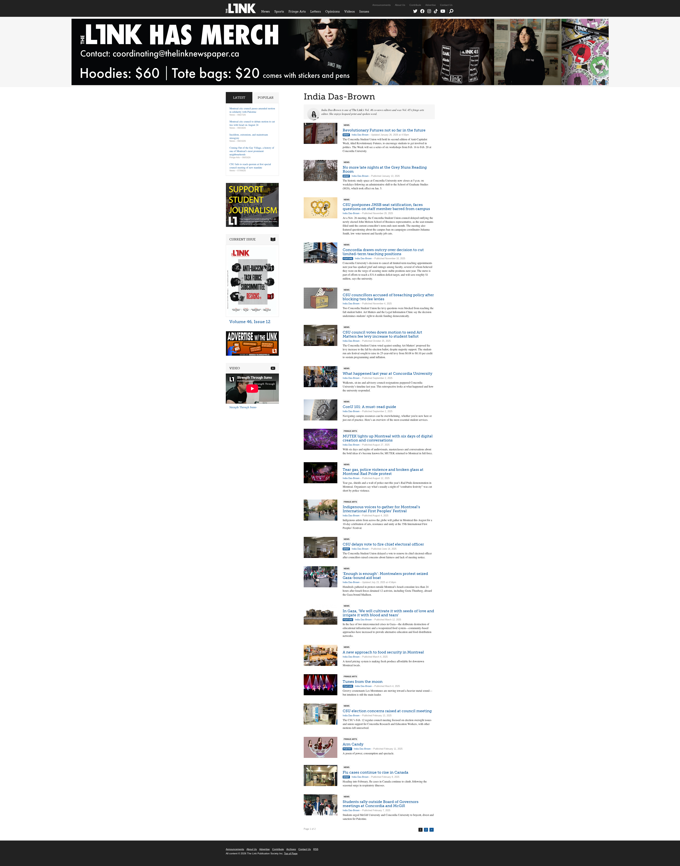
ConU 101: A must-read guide (369, 407)
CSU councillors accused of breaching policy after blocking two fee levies (388, 297)
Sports (279, 11)
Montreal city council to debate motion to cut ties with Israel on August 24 (252, 123)
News (265, 11)
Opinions (332, 11)
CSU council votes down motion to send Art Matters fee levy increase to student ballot (382, 334)
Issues (364, 11)
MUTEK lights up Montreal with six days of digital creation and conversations (388, 438)
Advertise (430, 5)
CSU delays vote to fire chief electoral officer (383, 544)
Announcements (381, 5)
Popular (266, 98)
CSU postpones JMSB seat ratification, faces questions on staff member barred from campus (386, 206)
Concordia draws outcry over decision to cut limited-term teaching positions (383, 252)
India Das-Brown (360, 134)
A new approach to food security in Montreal (383, 652)
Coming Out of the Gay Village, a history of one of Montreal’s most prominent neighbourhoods (252, 151)
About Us (400, 5)
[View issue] (252, 316)
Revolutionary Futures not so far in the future (384, 130)
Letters (315, 11)
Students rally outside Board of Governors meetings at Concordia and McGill (380, 803)
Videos (349, 11)
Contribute (415, 5)
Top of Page (291, 853)
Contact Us (446, 5)
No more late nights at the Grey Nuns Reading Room (385, 169)
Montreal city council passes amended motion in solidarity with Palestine (252, 110)
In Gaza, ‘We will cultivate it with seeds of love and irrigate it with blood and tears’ (388, 613)
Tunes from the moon (362, 681)
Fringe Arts (297, 11)
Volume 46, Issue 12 (249, 321)
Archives (291, 849)
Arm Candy (353, 744)
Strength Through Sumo (242, 407)
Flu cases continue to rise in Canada (375, 772)
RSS (315, 849)
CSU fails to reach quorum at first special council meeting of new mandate (250, 165)
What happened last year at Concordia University (387, 373)
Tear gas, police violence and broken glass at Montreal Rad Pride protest (383, 471)
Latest (239, 98)
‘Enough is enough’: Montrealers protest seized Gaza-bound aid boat (385, 575)
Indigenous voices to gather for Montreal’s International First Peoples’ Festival (381, 509)
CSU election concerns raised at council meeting (387, 711)
